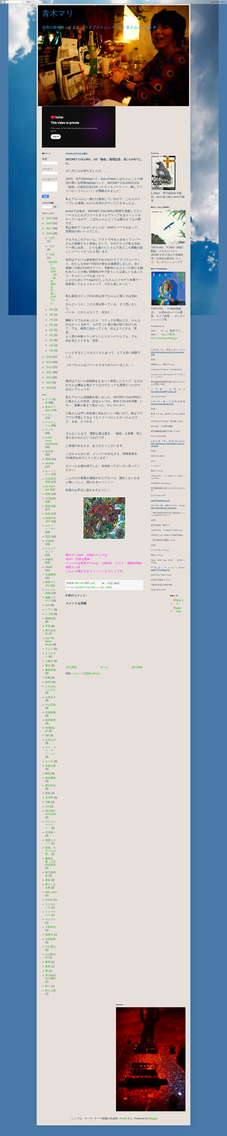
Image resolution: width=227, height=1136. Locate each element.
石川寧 (49, 797)
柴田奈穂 (50, 669)
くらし (49, 414)
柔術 (47, 966)
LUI (47, 806)
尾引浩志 (50, 785)
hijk (47, 735)
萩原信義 (50, 506)
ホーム (104, 667)
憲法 (47, 665)
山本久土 (50, 697)
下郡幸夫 (50, 927)
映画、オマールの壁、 (50, 850)
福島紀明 (50, 618)
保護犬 (49, 934)
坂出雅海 (50, 777)
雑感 (47, 459)
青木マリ (62, 13)
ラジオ (49, 761)
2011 (49, 377)
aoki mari (178, 610)
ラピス (49, 648)
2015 (49, 356)
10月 (52, 254)
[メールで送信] (108, 583)
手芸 (47, 626)
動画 (47, 773)
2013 (49, 367)
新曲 (47, 793)
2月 (51, 345)
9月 (51, 309)
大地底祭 (50, 939)
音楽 (47, 513)
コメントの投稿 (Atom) (86, 673)
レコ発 (100, 587)
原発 (47, 494)
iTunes (49, 899)
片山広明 (50, 704)
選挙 (47, 880)
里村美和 (50, 720)
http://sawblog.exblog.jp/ (164, 338)
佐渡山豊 (50, 765)
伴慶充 (49, 559)
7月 (51, 319)
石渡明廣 (50, 712)
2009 (49, 387)
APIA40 (49, 463)
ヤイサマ (50, 919)
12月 (52, 237)
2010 (49, 382)
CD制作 (49, 541)
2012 (49, 372)
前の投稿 (137, 667)
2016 (49, 233)
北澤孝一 (50, 832)
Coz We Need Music (50, 641)
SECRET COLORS (85, 587)
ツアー (49, 609)
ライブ (49, 429)
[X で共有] (113, 583)
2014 (49, 362)
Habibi (48, 567)
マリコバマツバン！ (50, 824)
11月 (52, 246)
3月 (51, 340)
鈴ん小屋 (50, 990)
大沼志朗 (50, 498)
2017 (49, 228)
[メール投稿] (103, 583)
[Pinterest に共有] (118, 583)
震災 (47, 536)
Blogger (153, 1118)
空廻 (47, 802)
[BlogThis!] (111, 583)
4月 (51, 335)
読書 (47, 677)
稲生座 (49, 451)
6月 (51, 324)
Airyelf (123, 1118)
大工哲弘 (50, 946)
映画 (47, 961)
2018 (49, 223)
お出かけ (50, 739)
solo (47, 605)
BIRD (48, 682)
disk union (51, 892)
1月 (51, 350)
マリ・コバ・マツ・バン (50, 750)
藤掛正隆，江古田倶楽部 (50, 861)
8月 (51, 314)
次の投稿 (71, 667)
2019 (49, 218)
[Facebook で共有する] (116, 583)
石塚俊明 (50, 574)
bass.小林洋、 (169, 334)
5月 (51, 330)
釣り (47, 986)
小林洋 (108, 587)
